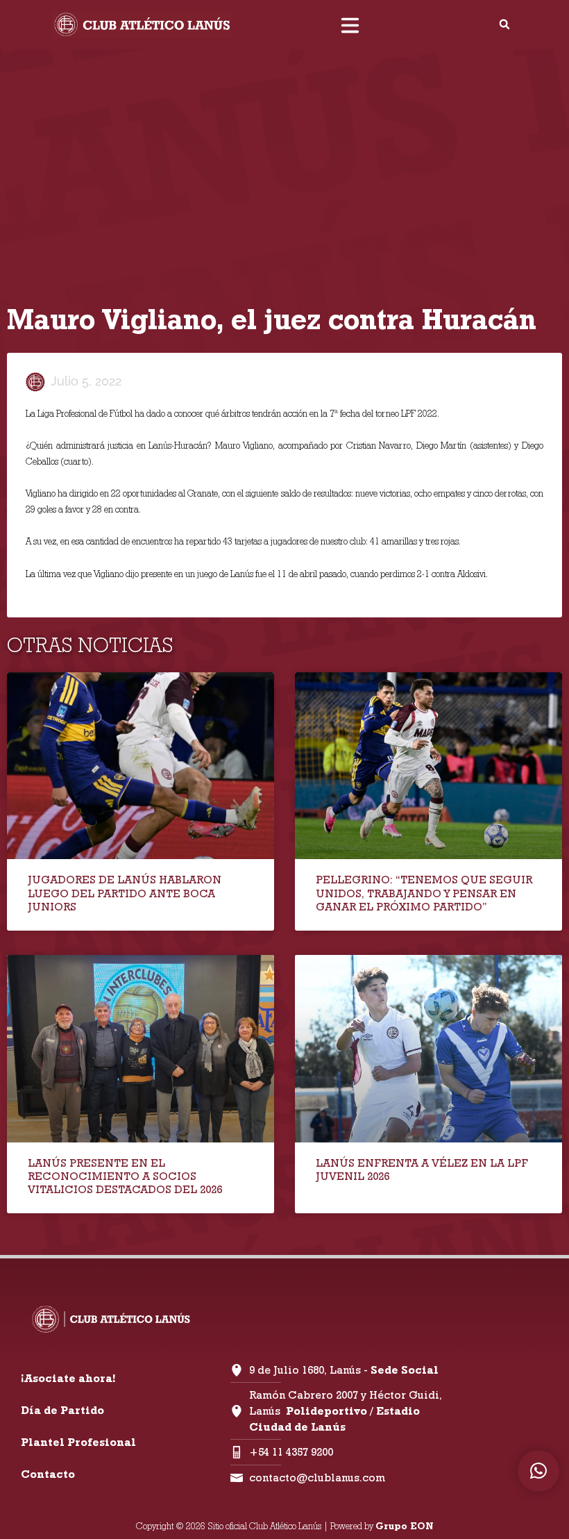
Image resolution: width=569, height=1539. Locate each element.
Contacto (48, 1474)
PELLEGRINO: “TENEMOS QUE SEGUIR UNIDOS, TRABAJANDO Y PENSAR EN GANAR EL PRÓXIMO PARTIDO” (424, 893)
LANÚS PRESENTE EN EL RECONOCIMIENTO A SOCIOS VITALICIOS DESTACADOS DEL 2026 (125, 1176)
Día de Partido (62, 1410)
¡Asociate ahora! (68, 1378)
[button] (504, 24)
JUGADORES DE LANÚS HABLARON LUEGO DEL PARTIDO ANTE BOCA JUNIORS (124, 893)
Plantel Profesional (78, 1442)
